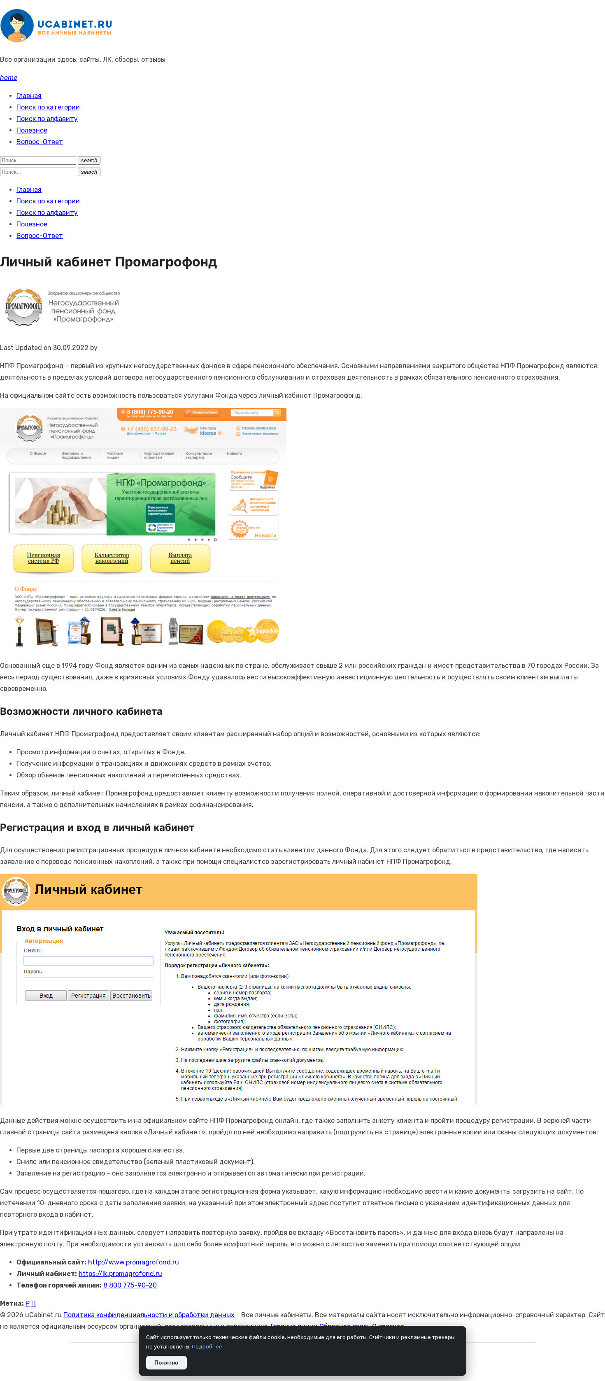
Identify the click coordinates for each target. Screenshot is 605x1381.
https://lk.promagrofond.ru (120, 1274)
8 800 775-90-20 (130, 1285)
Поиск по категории (48, 107)
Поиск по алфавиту (47, 119)
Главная (29, 96)
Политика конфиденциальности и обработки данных (149, 1315)
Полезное (31, 130)
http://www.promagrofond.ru (133, 1262)
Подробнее (207, 1346)
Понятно (166, 1363)
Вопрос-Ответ (39, 142)
